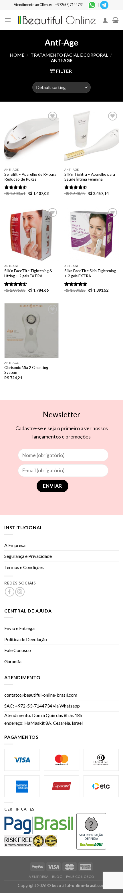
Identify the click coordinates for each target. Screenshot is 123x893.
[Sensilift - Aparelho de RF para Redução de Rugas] (31, 137)
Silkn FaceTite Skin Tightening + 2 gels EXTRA (90, 273)
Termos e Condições (24, 567)
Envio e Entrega (19, 628)
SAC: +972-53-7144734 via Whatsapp (42, 705)
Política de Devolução (25, 639)
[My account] (105, 20)
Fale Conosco (17, 650)
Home (17, 55)
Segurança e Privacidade (28, 556)
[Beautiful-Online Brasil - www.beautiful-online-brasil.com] (56, 20)
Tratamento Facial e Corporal (69, 55)
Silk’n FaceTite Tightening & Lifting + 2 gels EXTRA (28, 273)
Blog (57, 876)
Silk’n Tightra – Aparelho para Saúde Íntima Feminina (89, 177)
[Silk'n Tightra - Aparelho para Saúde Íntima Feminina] (91, 137)
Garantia (12, 661)
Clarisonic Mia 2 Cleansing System (26, 370)
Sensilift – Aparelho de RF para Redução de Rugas (30, 177)
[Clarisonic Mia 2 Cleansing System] (31, 330)
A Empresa (14, 545)
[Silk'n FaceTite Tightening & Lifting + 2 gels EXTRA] (31, 234)
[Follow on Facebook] (9, 591)
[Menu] (7, 20)
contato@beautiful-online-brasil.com (40, 695)
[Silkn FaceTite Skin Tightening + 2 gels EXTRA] (91, 234)
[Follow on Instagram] (20, 591)
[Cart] (115, 20)
